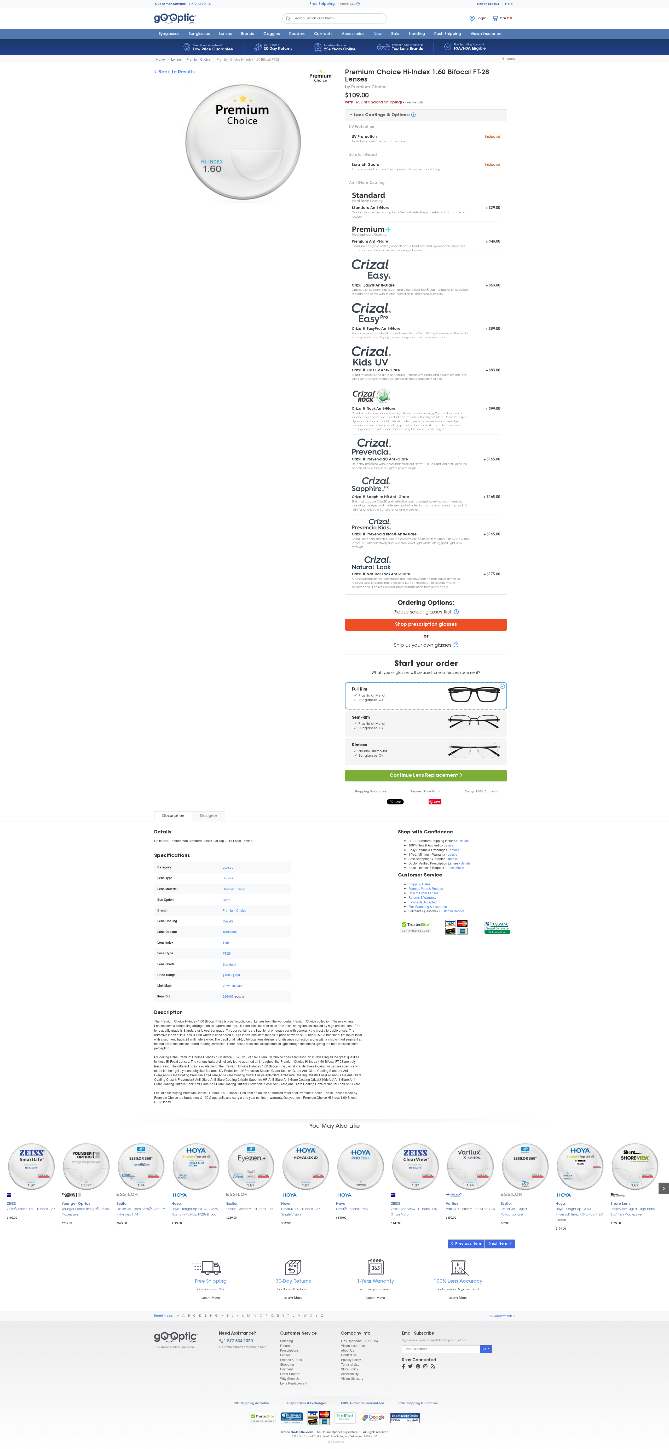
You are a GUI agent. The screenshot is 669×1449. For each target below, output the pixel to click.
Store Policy (349, 1369)
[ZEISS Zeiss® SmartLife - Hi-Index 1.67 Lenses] (31, 1167)
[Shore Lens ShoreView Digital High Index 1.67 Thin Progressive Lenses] (635, 1167)
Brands (247, 34)
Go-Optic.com (301, 1432)
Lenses (225, 34)
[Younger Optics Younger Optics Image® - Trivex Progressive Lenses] (86, 1167)
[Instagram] (425, 1367)
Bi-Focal (228, 878)
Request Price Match (426, 791)
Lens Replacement (293, 1383)
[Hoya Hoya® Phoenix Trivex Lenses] (360, 1167)
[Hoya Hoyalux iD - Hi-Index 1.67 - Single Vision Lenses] (305, 1167)
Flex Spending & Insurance (427, 906)
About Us (347, 1350)
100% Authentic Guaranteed (362, 1403)
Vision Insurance (353, 1345)
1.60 (226, 942)
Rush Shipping (447, 34)
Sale (395, 34)
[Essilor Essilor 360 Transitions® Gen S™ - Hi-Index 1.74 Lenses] (141, 1167)
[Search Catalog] (287, 19)
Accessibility (350, 1373)
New (378, 34)
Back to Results (176, 72)
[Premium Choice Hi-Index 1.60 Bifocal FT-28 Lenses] (182, 1340)
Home (160, 59)
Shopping (287, 1364)
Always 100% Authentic (481, 791)
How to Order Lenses (423, 893)
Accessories (353, 34)
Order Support (290, 1373)
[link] (497, 926)
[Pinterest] (418, 1367)
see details (414, 102)
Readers (297, 34)
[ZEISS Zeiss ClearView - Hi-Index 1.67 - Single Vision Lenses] (415, 1167)
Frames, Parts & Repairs (425, 888)
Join (486, 1349)
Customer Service (452, 911)
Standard (229, 964)
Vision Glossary (352, 1378)
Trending (416, 34)
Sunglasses (199, 34)
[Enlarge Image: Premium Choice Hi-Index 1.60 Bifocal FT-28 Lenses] (242, 143)
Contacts (323, 34)
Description (173, 816)
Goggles (271, 34)
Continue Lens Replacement (424, 775)
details (464, 840)
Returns (285, 1345)
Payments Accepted (422, 902)
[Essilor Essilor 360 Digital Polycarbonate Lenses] (525, 1167)
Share (510, 59)
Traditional (230, 932)
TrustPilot (345, 1418)
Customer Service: (170, 4)
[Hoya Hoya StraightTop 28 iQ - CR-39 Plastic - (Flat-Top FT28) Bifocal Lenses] (196, 1167)
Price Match (455, 867)
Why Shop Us (289, 1378)
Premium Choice (198, 59)
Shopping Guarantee (370, 791)
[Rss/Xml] (433, 1367)
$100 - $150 (231, 975)
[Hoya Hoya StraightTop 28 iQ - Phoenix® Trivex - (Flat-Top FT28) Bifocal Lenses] (580, 1167)
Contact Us (349, 1355)
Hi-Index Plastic (234, 889)
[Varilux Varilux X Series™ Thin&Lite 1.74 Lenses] (470, 1167)
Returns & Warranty (422, 897)
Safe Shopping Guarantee (418, 1403)
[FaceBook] (403, 1367)
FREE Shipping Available (251, 1403)
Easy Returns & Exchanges (306, 1403)
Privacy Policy (351, 1359)
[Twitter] (410, 1367)
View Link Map (233, 985)
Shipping (286, 1341)
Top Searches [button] (336, 1442)
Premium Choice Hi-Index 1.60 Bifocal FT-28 (248, 59)
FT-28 (227, 953)
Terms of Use (350, 1364)
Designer (208, 816)
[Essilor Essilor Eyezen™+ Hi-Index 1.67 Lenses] (250, 1167)
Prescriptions (289, 1350)
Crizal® (228, 921)
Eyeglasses (169, 34)
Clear (226, 899)
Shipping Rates (419, 884)
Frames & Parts (291, 1359)
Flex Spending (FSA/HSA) (359, 1341)
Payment (286, 1369)
